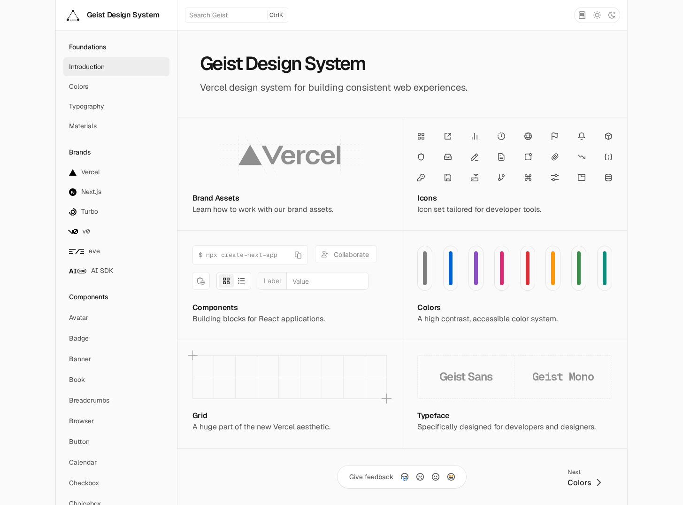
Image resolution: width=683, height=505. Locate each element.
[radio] (404, 476)
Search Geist (236, 15)
